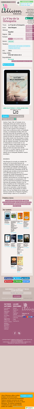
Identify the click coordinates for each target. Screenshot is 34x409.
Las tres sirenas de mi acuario (7, 205)
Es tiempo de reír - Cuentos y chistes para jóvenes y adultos (20, 252)
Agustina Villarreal (7, 300)
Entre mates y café (20, 205)
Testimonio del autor (16, 100)
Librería (15, 298)
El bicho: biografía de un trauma (7, 228)
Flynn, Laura (8, 302)
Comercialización (18, 297)
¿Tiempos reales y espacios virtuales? (13, 229)
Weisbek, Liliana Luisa (6, 293)
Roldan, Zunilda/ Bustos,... (7, 305)
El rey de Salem (13, 250)
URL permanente (9, 64)
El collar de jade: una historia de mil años (26, 229)
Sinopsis (5, 100)
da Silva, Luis (6, 297)
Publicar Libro (15, 291)
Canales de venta (9, 103)
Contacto (16, 302)
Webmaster (27, 323)
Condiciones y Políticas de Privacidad (13, 323)
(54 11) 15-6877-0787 (26, 3)
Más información (18, 406)
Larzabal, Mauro (7, 289)
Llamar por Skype (25, 5)
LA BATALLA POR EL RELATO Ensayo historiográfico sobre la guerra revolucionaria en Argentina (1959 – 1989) (20, 232)
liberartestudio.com (20, 324)
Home (15, 289)
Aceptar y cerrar (26, 396)
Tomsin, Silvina (6, 309)
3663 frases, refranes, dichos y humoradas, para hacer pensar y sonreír (26, 207)
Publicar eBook (15, 294)
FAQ (14, 300)
